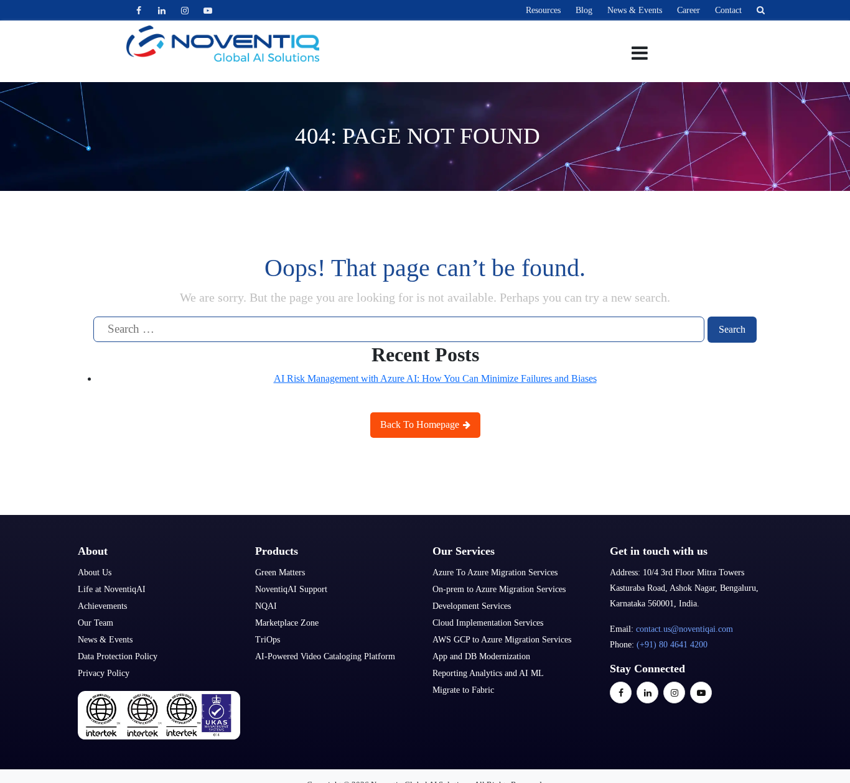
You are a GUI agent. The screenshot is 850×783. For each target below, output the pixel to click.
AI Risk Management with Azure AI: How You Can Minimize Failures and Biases (435, 378)
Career (688, 10)
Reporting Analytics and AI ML (488, 673)
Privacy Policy (103, 673)
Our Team (95, 623)
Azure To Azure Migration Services (495, 572)
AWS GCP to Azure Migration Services (501, 639)
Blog (584, 10)
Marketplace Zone (287, 623)
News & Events (634, 10)
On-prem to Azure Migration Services (499, 589)
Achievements (102, 606)
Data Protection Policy (117, 656)
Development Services (471, 606)
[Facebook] (138, 10)
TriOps (267, 639)
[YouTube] (207, 10)
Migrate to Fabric (463, 690)
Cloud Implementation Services (487, 623)
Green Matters (280, 572)
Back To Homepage (421, 424)
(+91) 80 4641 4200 (672, 644)
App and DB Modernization (481, 656)
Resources (543, 10)
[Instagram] (184, 10)
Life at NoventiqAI (112, 589)
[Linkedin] (161, 10)
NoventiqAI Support (291, 589)
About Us (94, 572)
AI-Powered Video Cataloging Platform (325, 656)
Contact (728, 10)
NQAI (266, 606)
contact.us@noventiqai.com (684, 629)
